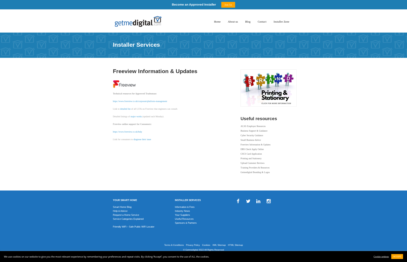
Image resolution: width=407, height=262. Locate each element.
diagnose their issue (142, 139)
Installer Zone (281, 21)
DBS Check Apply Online (252, 149)
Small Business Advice (251, 140)
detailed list (125, 109)
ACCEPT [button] (397, 256)
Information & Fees (185, 207)
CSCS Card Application (251, 154)
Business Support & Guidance (254, 131)
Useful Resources (184, 219)
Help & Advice (120, 211)
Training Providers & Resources (255, 168)
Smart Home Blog (122, 207)
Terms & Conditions (174, 245)
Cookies (206, 245)
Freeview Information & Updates (255, 144)
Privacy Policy (193, 245)
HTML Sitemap (235, 245)
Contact (262, 21)
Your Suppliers (182, 215)
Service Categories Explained (128, 219)
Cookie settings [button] (381, 256)
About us (233, 21)
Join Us (228, 4)
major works (136, 116)
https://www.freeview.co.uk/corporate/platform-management (140, 101)
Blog (248, 21)
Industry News (182, 211)
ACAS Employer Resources (253, 126)
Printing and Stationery (251, 158)
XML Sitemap (219, 245)
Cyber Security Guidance (252, 135)
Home (217, 21)
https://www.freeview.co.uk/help (127, 132)
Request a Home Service (126, 215)
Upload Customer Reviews (252, 163)
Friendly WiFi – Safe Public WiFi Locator (133, 226)
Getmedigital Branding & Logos (255, 172)
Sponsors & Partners (186, 222)
